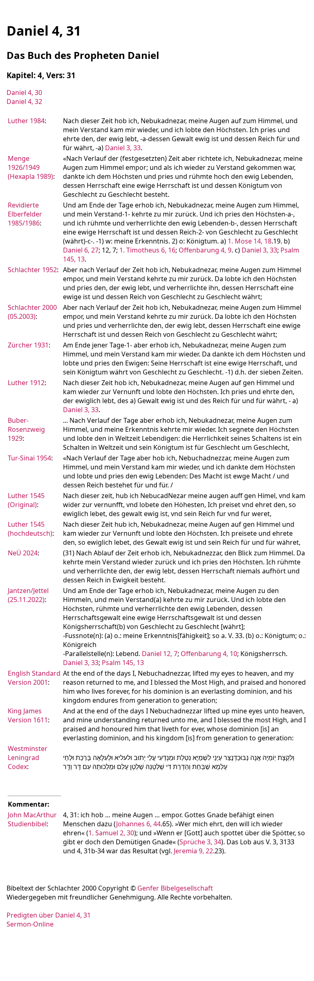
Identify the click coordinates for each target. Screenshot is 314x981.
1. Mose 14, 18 (249, 241)
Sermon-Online (30, 924)
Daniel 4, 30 (24, 92)
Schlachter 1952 (32, 269)
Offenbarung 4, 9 (205, 250)
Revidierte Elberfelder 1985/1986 (25, 214)
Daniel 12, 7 (159, 653)
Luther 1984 (26, 120)
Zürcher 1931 (28, 345)
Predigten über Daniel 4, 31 (49, 915)
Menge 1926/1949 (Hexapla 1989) (30, 167)
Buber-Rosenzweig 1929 (26, 429)
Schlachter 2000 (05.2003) (32, 312)
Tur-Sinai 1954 (29, 457)
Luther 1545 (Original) (26, 500)
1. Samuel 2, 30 (111, 832)
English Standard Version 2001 (34, 678)
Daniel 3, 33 (123, 147)
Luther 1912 (26, 382)
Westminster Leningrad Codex (27, 757)
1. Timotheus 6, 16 (147, 250)
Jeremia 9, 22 (193, 850)
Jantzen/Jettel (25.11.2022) (28, 595)
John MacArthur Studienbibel (32, 819)
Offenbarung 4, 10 (209, 653)
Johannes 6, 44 (138, 823)
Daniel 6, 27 (81, 250)
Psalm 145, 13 (123, 662)
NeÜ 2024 (23, 552)
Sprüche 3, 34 (200, 841)
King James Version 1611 (28, 715)
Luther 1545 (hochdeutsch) (30, 529)
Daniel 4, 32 (24, 101)
